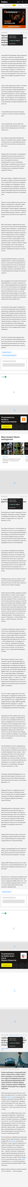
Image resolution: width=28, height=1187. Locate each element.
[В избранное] (26, 32)
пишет (23, 1175)
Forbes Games (9, 5)
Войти (18, 2)
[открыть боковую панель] (22, 2)
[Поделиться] (23, 32)
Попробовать (12, 43)
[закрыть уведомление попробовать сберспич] (21, 37)
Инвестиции (5, 448)
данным (13, 1157)
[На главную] (4, 2)
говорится (9, 1088)
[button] (26, 2)
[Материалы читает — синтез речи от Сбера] (21, 32)
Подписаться (6, 418)
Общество (4, 986)
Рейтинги (20, 5)
